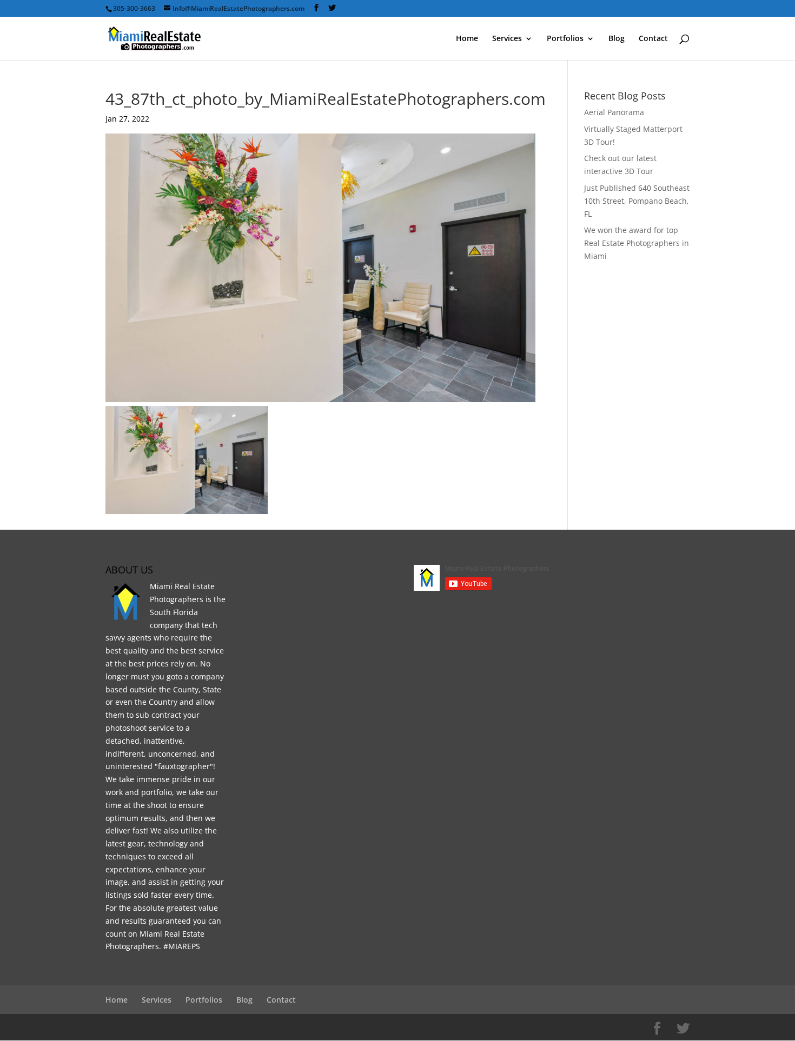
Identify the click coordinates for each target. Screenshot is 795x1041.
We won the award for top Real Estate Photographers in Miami (636, 243)
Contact (653, 39)
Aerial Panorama (614, 112)
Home (467, 39)
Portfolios (565, 39)
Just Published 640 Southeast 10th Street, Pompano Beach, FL (637, 201)
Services (507, 39)
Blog (616, 39)
